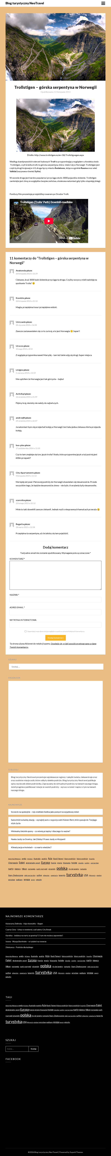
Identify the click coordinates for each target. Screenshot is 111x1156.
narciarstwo (95, 863)
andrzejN (20, 417)
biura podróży (70, 859)
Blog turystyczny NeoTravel (25, 3)
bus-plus (20, 445)
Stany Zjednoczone (15, 875)
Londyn (87, 863)
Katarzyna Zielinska (14, 923)
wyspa (27, 879)
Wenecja (92, 875)
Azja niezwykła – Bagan (33, 923)
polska (62, 868)
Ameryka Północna (14, 859)
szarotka (20, 500)
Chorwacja (13, 863)
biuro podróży (82, 859)
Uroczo (19, 346)
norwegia (31, 869)
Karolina (9, 935)
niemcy (18, 869)
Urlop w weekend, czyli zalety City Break (34, 929)
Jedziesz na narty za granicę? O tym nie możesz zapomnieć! (38, 935)
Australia (37, 859)
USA (86, 875)
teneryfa (62, 875)
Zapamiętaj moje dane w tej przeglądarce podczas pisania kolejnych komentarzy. (56, 631)
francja (53, 863)
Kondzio (20, 298)
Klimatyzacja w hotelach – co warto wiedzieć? (31, 847)
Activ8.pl (20, 393)
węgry (33, 880)
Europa (45, 862)
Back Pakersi (58, 859)
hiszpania (66, 863)
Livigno (19, 370)
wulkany (19, 880)
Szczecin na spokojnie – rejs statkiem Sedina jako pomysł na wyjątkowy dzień (45, 812)
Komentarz (17, 558)
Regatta (20, 524)
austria (44, 859)
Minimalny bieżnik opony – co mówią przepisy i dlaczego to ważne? (40, 831)
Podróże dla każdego (24, 947)
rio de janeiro (74, 869)
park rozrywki (41, 869)
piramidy (52, 869)
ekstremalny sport (33, 863)
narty (11, 868)
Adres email (17, 607)
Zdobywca (10, 947)
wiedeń (99, 875)
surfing (39, 875)
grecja (59, 863)
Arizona (29, 859)
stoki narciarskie (29, 875)
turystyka (74, 874)
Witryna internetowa (23, 620)
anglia (24, 859)
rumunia (83, 869)
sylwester (46, 875)
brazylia (91, 859)
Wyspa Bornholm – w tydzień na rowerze (29, 941)
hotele (74, 863)
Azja (50, 858)
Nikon (24, 869)
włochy (39, 880)
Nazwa (14, 594)
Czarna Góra (11, 929)
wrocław (11, 880)
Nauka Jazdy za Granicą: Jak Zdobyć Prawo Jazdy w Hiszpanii (38, 839)
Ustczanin (21, 322)
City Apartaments (25, 472)
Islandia (81, 863)
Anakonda (21, 270)
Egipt (22, 862)
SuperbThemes (76, 1152)
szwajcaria (54, 875)
